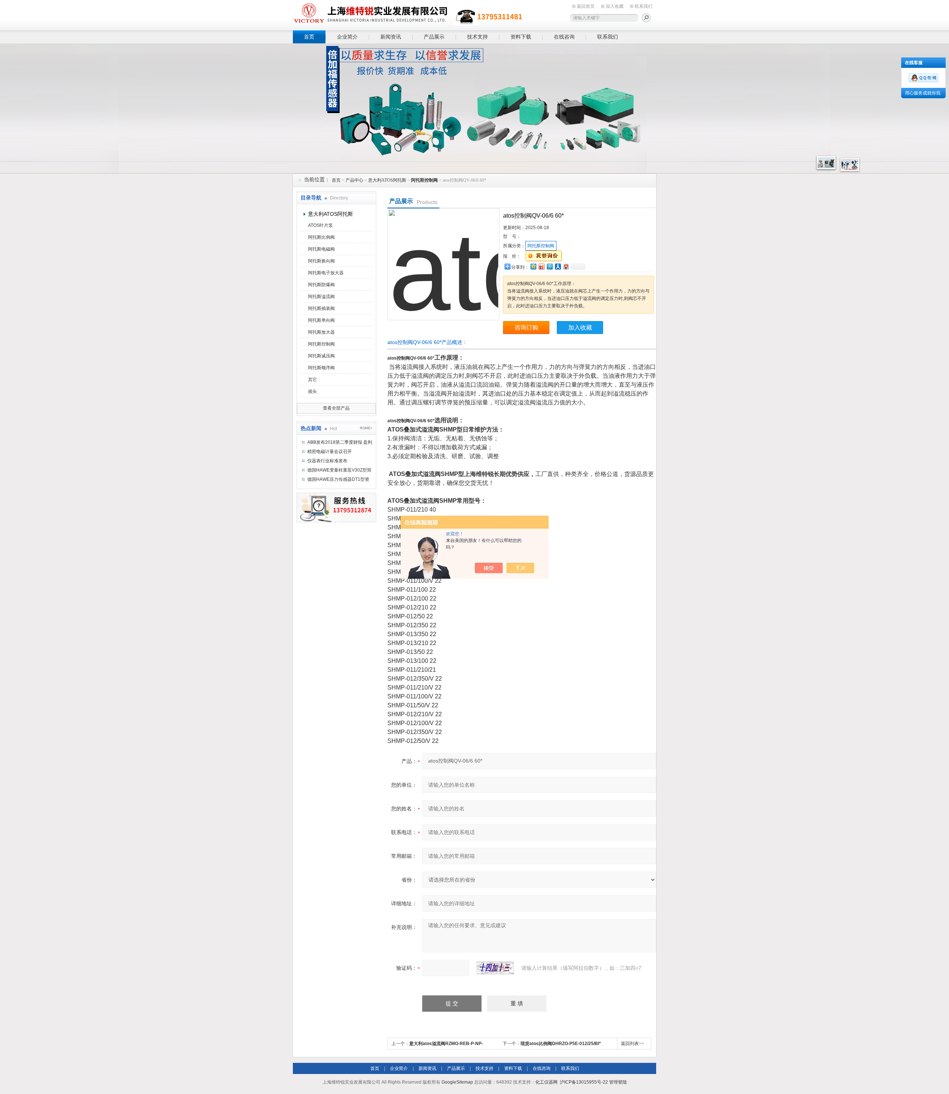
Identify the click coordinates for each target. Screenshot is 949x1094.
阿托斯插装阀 (321, 308)
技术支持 (477, 37)
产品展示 (434, 37)
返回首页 (586, 6)
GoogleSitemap (457, 1082)
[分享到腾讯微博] (549, 266)
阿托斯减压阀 (321, 355)
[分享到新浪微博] (541, 266)
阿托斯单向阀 (321, 320)
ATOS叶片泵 (320, 225)
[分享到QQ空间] (533, 266)
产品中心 (354, 180)
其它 (312, 379)
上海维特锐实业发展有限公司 (408, 14)
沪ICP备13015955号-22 (584, 1082)
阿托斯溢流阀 (321, 296)
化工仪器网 (546, 1082)
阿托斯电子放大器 (326, 272)
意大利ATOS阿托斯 (387, 180)
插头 (312, 391)
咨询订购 (526, 327)
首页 (309, 37)
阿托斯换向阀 (321, 261)
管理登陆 (618, 1082)
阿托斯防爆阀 (321, 284)
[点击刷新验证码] (495, 968)
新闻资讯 (390, 37)
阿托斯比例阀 (321, 237)
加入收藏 (615, 6)
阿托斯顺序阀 (321, 367)
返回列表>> (632, 1043)
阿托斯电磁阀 (321, 249)
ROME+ (366, 428)
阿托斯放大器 (321, 332)
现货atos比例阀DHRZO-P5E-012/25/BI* (560, 1043)
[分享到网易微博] (566, 266)
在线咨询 (564, 37)
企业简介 (347, 37)
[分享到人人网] (557, 266)
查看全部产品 (336, 408)
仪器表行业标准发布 (327, 460)
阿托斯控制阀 (321, 344)
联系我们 (643, 6)
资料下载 (520, 37)
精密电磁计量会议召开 (329, 451)
